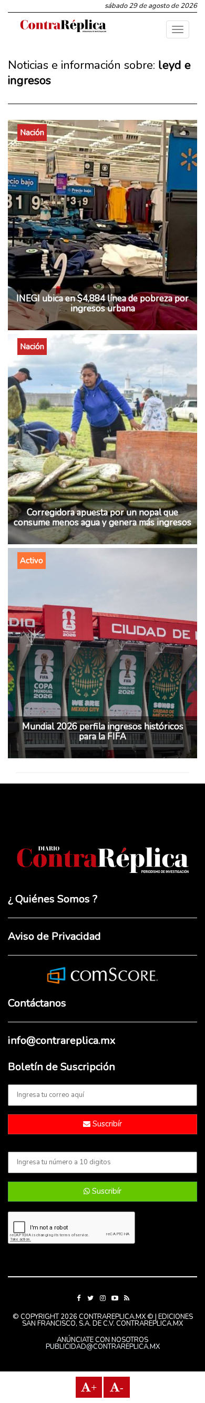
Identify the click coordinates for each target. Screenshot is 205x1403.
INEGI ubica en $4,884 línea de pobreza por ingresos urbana (102, 303)
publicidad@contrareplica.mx (103, 1346)
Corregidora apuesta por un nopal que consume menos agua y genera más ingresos (102, 517)
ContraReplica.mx (149, 1323)
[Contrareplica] (63, 26)
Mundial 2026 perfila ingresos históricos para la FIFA (102, 731)
